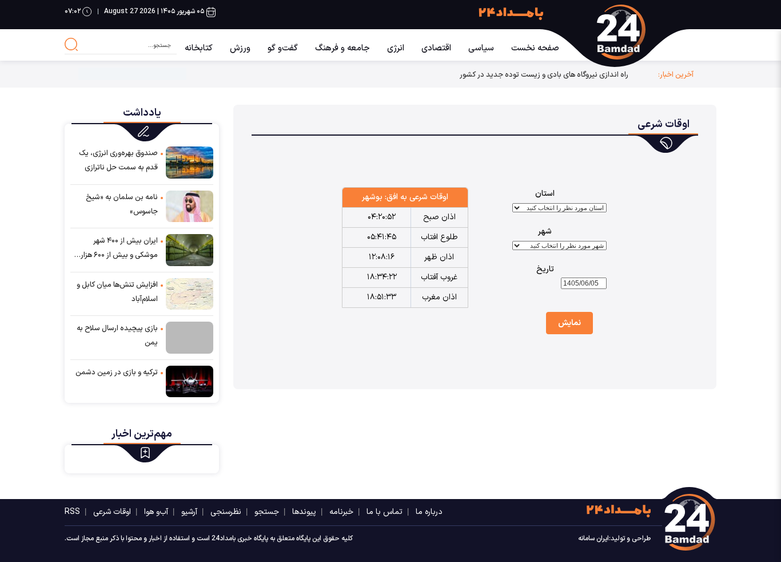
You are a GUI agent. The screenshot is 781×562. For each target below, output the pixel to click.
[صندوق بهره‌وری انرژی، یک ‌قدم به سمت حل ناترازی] (189, 161)
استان (545, 194)
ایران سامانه (593, 538)
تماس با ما (384, 512)
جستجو (266, 512)
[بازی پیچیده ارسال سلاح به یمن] (189, 338)
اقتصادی (436, 48)
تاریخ (545, 269)
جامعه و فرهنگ (342, 48)
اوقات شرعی (112, 512)
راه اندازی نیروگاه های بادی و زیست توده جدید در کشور (544, 74)
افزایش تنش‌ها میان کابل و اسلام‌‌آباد (117, 292)
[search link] (71, 45)
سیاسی (481, 48)
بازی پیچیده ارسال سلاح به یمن (117, 336)
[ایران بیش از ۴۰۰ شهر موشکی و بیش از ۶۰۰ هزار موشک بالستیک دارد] (189, 249)
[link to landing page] (644, 32)
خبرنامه (341, 512)
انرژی (395, 48)
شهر (545, 231)
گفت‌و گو (283, 48)
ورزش (240, 48)
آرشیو (189, 512)
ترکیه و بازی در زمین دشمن (116, 372)
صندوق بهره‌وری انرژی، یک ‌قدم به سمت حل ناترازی (118, 160)
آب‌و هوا (156, 512)
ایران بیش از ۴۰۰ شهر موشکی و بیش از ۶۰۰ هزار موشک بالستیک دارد (119, 249)
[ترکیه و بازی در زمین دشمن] (189, 381)
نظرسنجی (225, 512)
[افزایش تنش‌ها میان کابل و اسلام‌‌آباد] (189, 293)
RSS (72, 512)
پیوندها (304, 512)
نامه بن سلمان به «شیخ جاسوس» (122, 204)
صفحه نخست (535, 48)
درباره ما (429, 512)
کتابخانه (199, 48)
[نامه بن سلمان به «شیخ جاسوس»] (189, 205)
